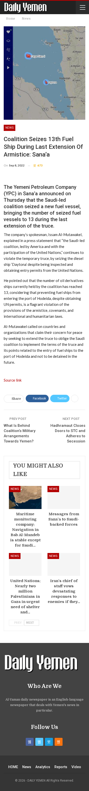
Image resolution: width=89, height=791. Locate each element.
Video (76, 767)
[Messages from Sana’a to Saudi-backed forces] (63, 497)
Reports (60, 767)
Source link (13, 380)
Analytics (42, 767)
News (9, 127)
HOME (13, 767)
